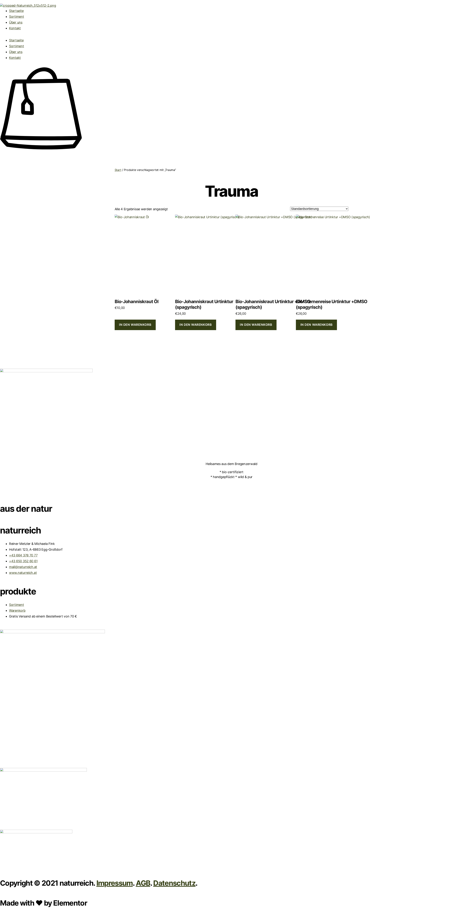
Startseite (16, 11)
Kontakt (15, 28)
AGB (143, 883)
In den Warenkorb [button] (135, 324)
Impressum (114, 883)
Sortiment (16, 16)
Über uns (15, 22)
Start (118, 170)
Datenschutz (174, 883)
